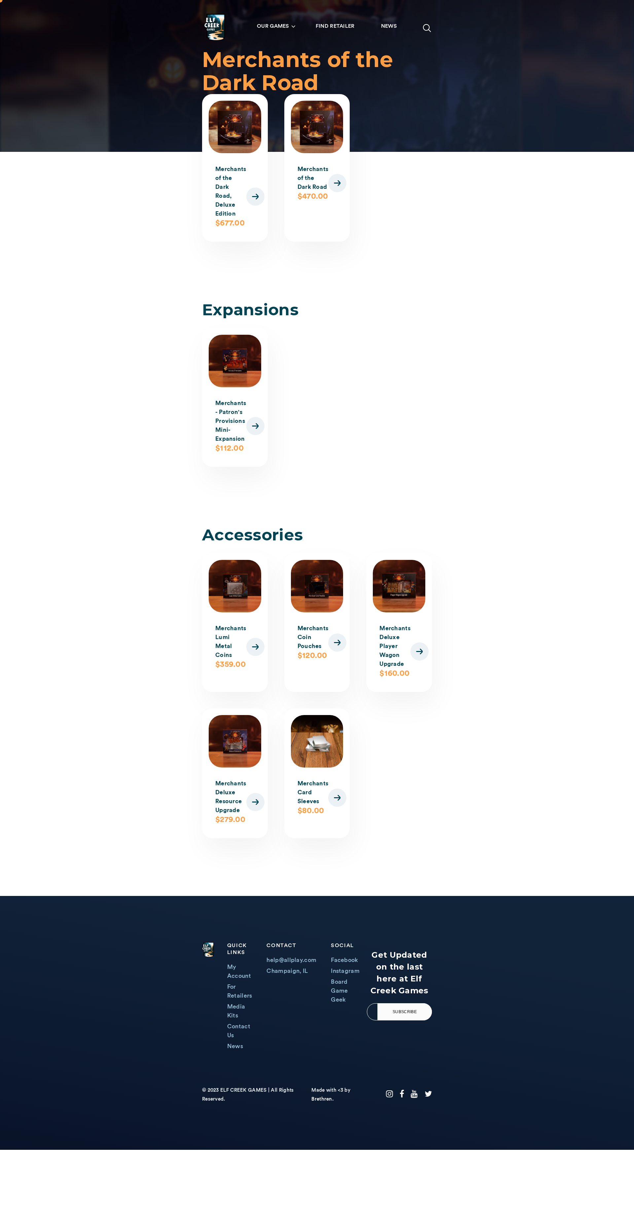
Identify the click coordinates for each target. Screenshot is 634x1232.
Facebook (344, 960)
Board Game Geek (339, 991)
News (389, 26)
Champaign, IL (287, 971)
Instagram (345, 971)
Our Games (273, 26)
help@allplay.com (291, 960)
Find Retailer (335, 26)
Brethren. (322, 1099)
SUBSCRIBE (405, 1012)
